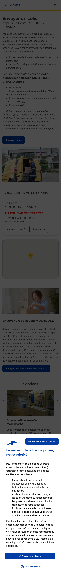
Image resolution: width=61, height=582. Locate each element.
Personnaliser (32, 566)
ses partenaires (17, 467)
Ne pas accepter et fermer (42, 441)
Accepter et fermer (32, 556)
